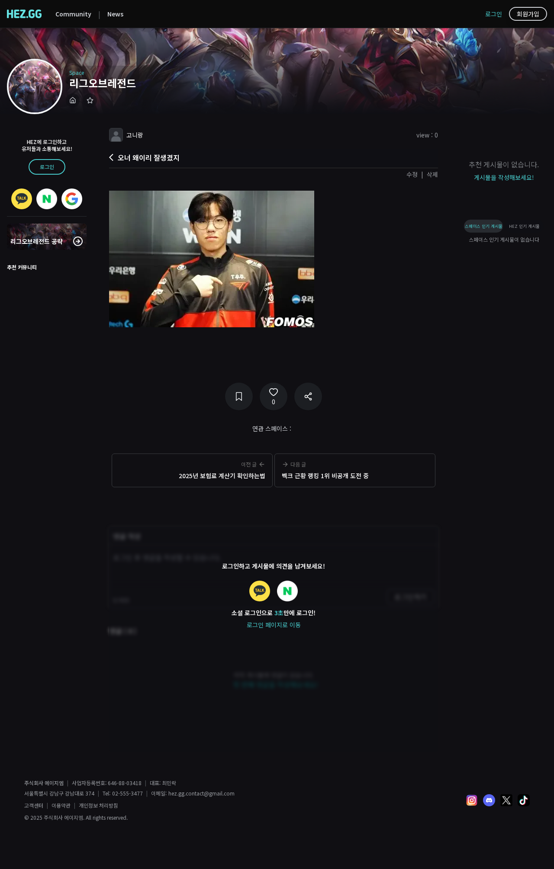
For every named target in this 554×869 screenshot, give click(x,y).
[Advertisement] (273, 504)
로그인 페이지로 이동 (274, 624)
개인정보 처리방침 (98, 805)
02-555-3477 (127, 793)
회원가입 (528, 14)
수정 (412, 174)
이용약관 (61, 805)
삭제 (432, 174)
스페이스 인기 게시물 (483, 226)
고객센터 (33, 805)
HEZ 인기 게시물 (524, 226)
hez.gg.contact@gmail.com (201, 793)
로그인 (493, 14)
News (115, 14)
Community (73, 14)
